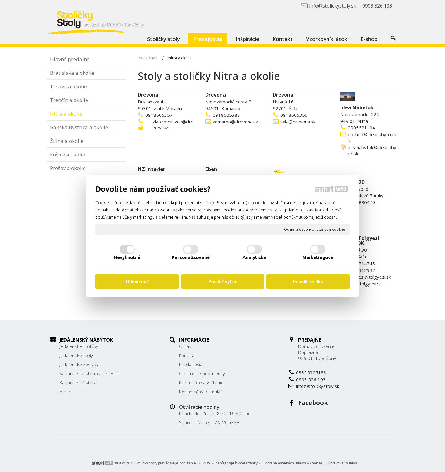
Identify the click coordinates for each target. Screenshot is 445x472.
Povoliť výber (222, 281)
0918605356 (294, 115)
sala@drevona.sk (297, 122)
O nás (185, 346)
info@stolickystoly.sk (317, 386)
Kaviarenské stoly (77, 382)
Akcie (65, 391)
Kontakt (186, 355)
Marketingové (317, 257)
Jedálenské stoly (76, 355)
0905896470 (361, 202)
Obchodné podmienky (202, 373)
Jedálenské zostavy (79, 364)
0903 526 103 (311, 379)
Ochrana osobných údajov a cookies (314, 229)
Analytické (254, 257)
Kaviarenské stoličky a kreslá (89, 373)
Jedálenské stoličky (79, 346)
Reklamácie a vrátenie (201, 382)
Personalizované (191, 257)
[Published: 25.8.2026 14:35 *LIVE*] (118, 463)
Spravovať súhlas (342, 463)
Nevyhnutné (127, 257)
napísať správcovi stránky (237, 463)
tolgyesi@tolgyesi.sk (369, 277)
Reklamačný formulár (200, 391)
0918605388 (226, 115)
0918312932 (361, 270)
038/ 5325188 (311, 372)
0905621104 (361, 128)
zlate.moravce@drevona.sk (173, 125)
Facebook (313, 402)
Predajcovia (191, 364)
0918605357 (159, 115)
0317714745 (361, 264)
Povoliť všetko (308, 281)
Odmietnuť (137, 281)
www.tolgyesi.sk (365, 283)
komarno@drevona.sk (235, 122)
